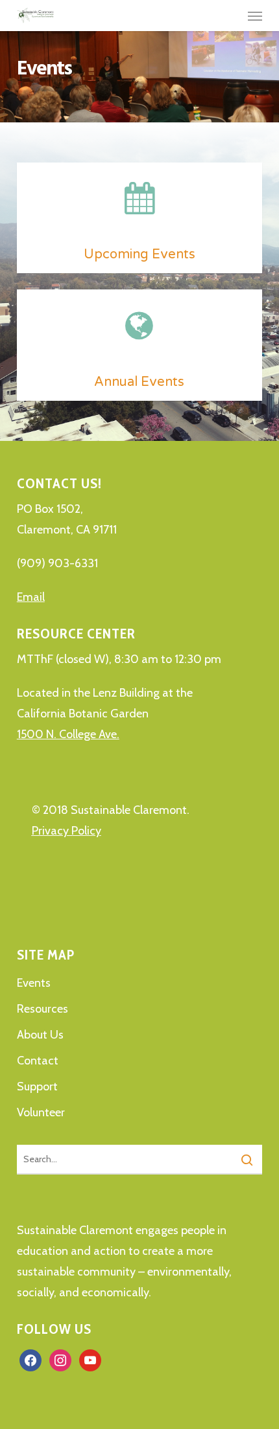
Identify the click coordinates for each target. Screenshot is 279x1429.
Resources (42, 1009)
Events (34, 983)
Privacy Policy (66, 831)
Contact (37, 1060)
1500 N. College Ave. (68, 734)
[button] (255, 15)
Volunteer (41, 1112)
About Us (40, 1035)
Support (37, 1086)
